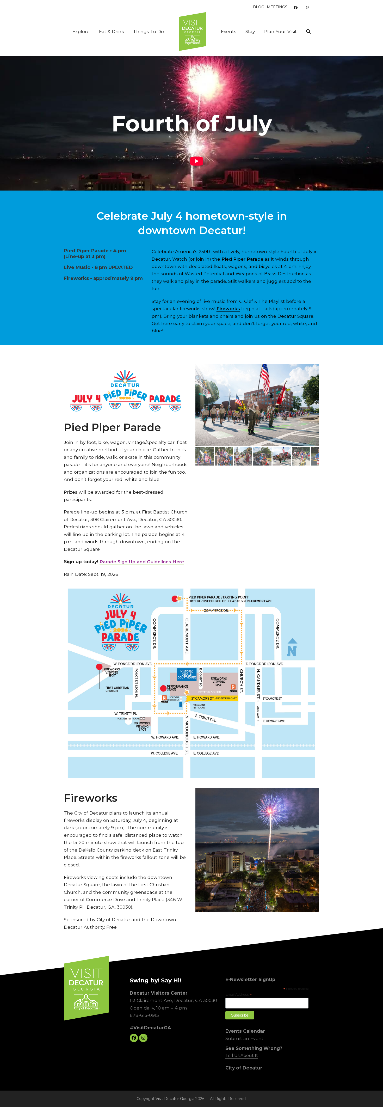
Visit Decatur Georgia (175, 1098)
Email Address (238, 994)
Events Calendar (245, 1031)
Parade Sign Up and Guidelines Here (142, 561)
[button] (308, 31)
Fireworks (228, 308)
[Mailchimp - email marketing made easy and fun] (298, 1020)
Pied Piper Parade (242, 259)
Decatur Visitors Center (159, 993)
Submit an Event (244, 1038)
